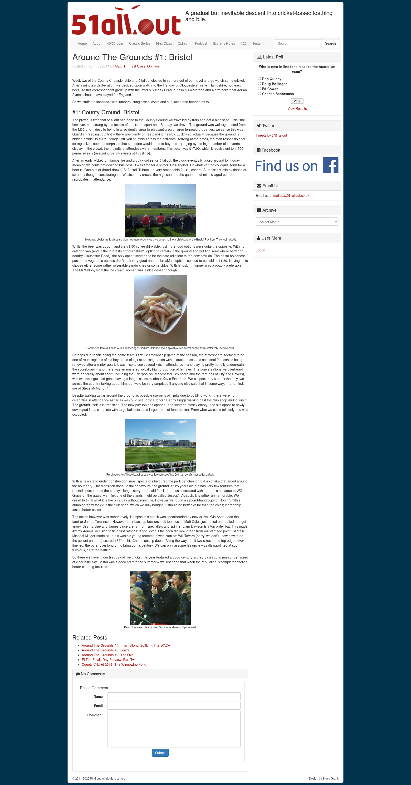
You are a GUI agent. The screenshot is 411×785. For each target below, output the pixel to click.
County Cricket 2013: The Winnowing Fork (114, 664)
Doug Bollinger (274, 83)
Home (82, 43)
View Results (297, 108)
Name (98, 696)
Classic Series (139, 43)
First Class (164, 43)
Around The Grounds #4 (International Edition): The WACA (126, 645)
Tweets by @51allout (271, 135)
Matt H (120, 66)
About (97, 43)
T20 (244, 43)
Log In (260, 250)
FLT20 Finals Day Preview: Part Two (109, 659)
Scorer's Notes (224, 43)
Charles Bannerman (278, 93)
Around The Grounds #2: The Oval (108, 654)
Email (98, 705)
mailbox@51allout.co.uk (291, 195)
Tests (256, 43)
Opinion (183, 43)
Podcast (201, 43)
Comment (95, 715)
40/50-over (115, 43)
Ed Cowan (270, 88)
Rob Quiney (271, 78)
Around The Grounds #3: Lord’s (106, 650)
